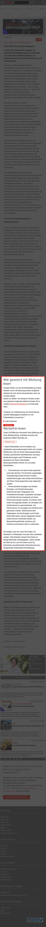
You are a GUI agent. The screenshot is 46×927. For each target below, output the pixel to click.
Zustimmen (8, 425)
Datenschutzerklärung (18, 404)
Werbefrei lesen (10, 442)
